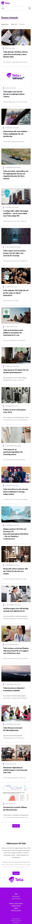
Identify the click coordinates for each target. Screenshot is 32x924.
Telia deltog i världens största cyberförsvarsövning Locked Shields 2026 (15, 54)
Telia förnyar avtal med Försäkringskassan (12, 729)
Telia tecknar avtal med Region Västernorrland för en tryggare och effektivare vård (16, 650)
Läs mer (16, 873)
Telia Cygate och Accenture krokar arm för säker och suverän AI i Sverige (14, 253)
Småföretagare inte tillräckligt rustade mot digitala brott (16, 609)
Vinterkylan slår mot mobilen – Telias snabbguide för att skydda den (15, 133)
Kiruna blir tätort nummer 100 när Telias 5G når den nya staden (15, 571)
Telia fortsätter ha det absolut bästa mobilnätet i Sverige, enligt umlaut (15, 491)
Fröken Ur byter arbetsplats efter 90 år (14, 411)
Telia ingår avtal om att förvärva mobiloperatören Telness (13, 94)
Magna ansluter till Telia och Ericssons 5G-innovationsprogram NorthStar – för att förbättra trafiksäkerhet (16, 534)
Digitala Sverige (16, 906)
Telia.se (16, 908)
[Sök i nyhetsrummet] (29, 8)
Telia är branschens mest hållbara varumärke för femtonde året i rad (13, 332)
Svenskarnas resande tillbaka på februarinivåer (15, 808)
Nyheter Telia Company (16, 903)
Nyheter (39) (4, 24)
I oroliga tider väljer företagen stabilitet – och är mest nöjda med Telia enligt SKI (15, 213)
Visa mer (16, 826)
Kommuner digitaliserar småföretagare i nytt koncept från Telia (15, 769)
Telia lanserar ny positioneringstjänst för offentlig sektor (13, 451)
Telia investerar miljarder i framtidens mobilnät (14, 689)
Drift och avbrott (16, 910)
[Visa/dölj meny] (2, 8)
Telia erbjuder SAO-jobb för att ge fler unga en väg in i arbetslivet (16, 292)
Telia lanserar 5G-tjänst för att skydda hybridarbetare (15, 371)
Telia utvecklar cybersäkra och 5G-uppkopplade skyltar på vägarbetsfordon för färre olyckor (15, 175)
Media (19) (14, 24)
